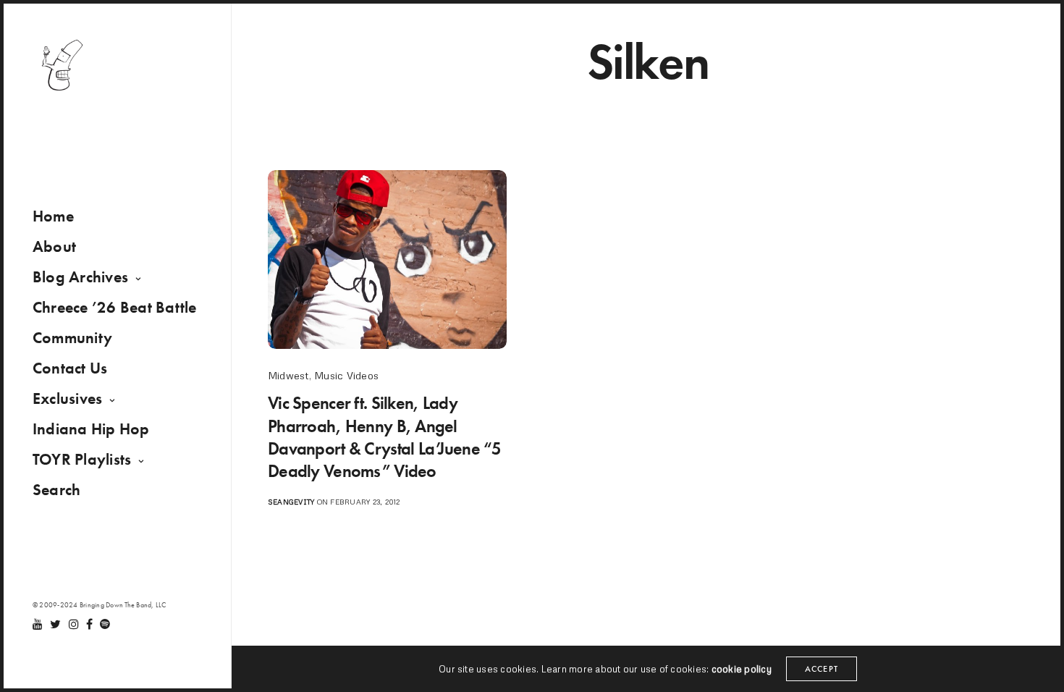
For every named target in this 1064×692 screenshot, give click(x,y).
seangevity (291, 501)
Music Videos (346, 375)
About (54, 246)
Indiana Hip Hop (91, 428)
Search (56, 489)
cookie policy (742, 669)
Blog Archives (80, 276)
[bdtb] (61, 65)
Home (53, 216)
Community (72, 337)
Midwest (288, 375)
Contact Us (70, 368)
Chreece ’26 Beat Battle (115, 307)
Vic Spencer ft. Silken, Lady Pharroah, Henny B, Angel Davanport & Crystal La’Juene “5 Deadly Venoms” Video (385, 437)
